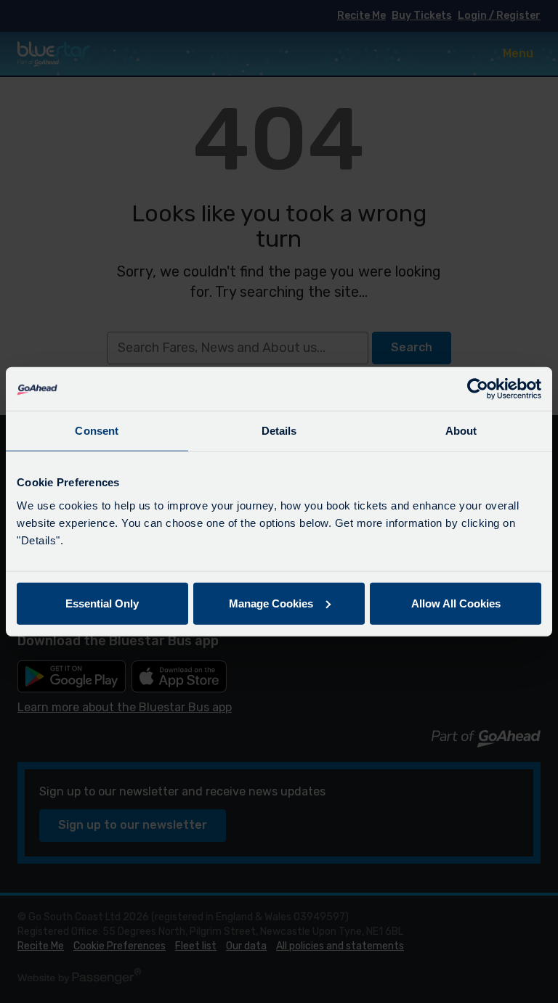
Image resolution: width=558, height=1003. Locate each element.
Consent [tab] (96, 431)
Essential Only (102, 603)
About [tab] (461, 431)
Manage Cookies (271, 603)
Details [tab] (279, 431)
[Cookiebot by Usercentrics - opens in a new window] (477, 389)
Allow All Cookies (456, 603)
